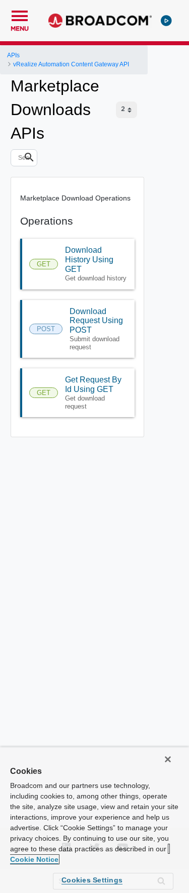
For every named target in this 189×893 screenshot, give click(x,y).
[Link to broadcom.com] (100, 20)
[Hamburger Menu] (20, 14)
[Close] (168, 759)
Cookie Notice (34, 859)
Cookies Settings (91, 880)
